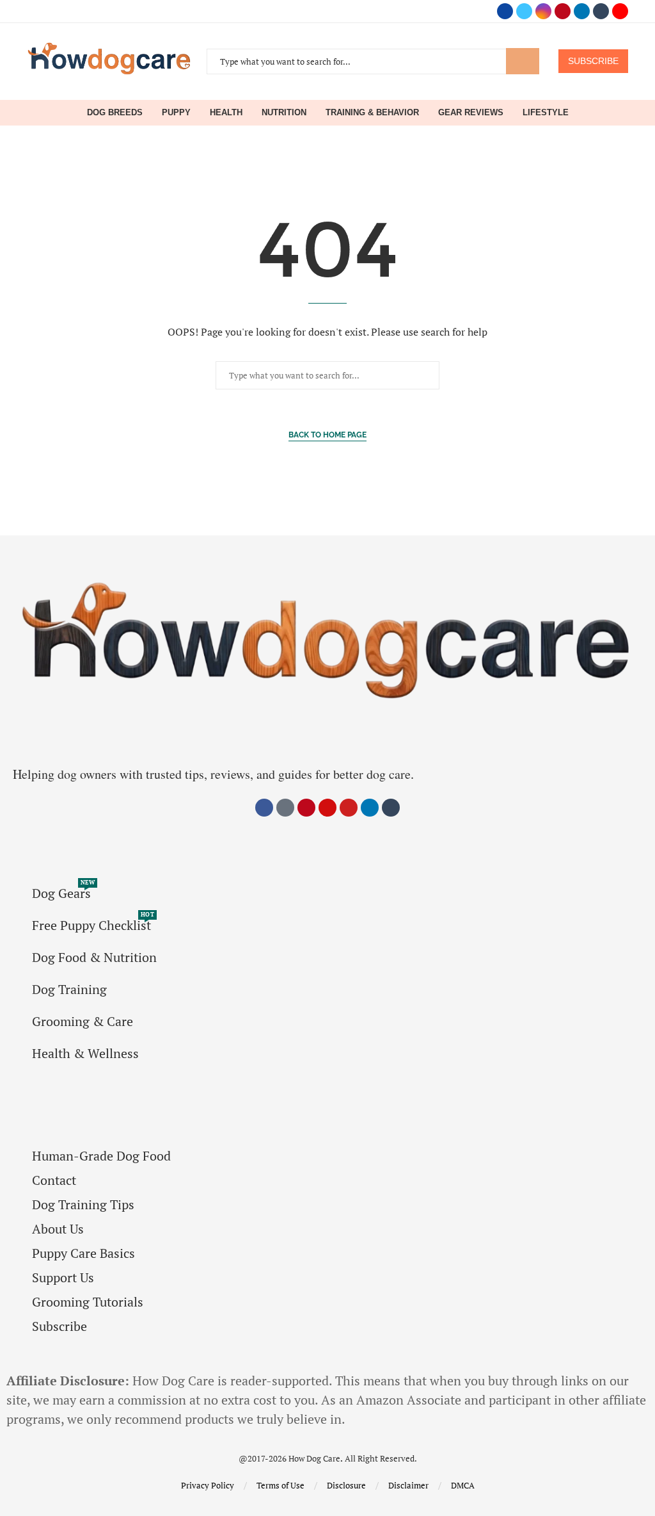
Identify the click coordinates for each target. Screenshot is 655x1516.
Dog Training (69, 989)
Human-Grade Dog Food (101, 1156)
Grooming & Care (82, 1021)
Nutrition (284, 112)
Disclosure (346, 1485)
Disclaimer (408, 1485)
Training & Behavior (372, 112)
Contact (54, 1180)
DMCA (463, 1485)
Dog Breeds (115, 112)
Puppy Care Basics (83, 1253)
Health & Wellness (85, 1053)
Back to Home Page (327, 434)
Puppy (176, 112)
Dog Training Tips (83, 1204)
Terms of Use (280, 1485)
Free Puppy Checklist (91, 925)
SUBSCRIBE (593, 61)
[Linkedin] (582, 11)
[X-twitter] (285, 808)
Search (522, 61)
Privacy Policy (207, 1485)
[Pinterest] (563, 11)
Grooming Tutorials (87, 1302)
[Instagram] (543, 11)
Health (226, 112)
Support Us (63, 1277)
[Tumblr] (601, 11)
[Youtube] (620, 11)
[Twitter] (524, 11)
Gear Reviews (470, 112)
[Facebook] (505, 11)
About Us (58, 1229)
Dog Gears (61, 893)
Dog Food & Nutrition (94, 957)
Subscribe (59, 1326)
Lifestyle (546, 112)
